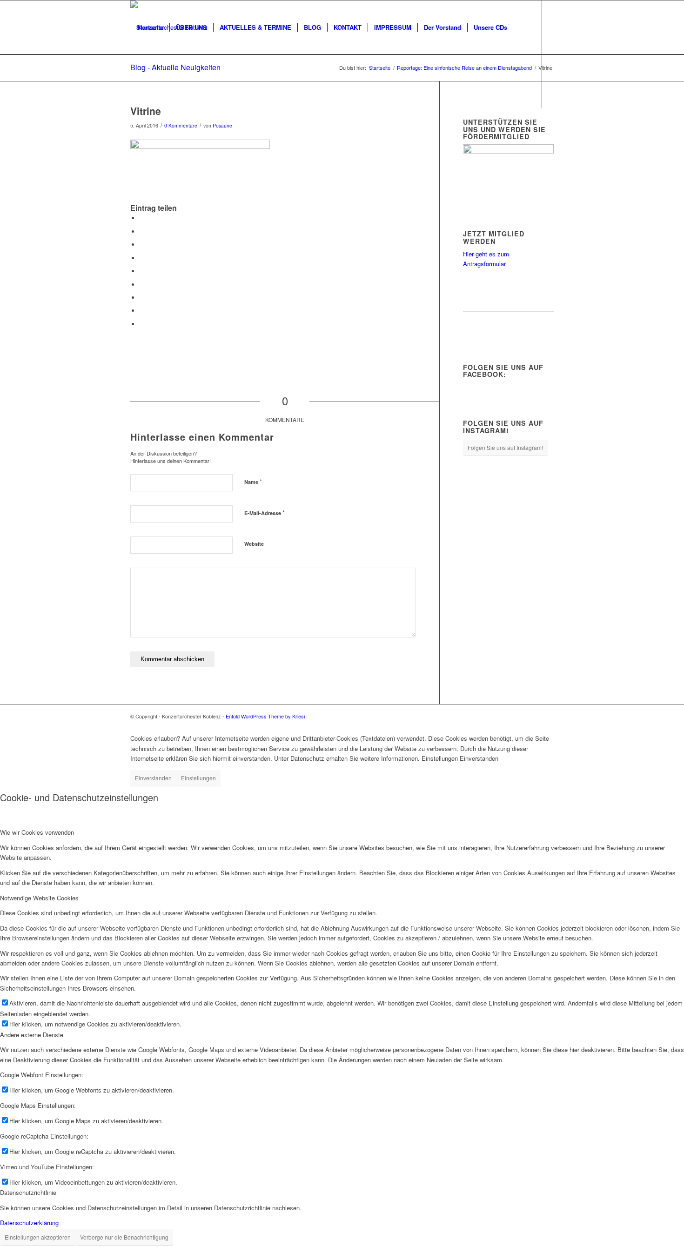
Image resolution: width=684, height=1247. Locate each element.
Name (253, 481)
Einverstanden (153, 778)
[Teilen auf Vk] (142, 297)
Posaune (222, 125)
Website (254, 543)
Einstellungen (198, 778)
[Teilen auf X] (142, 231)
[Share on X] (142, 244)
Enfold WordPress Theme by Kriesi (265, 716)
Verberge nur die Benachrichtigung (124, 1237)
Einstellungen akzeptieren (38, 1237)
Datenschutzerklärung (29, 1222)
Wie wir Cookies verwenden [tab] (37, 832)
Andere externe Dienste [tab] (31, 1034)
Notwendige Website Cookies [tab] (39, 897)
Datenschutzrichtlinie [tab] (28, 1192)
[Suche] (139, 81)
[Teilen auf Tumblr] (142, 284)
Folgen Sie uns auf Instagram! (505, 447)
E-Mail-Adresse (264, 512)
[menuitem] (149, 27)
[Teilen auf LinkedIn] (142, 271)
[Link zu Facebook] (133, 135)
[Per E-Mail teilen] (142, 324)
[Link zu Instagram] (147, 135)
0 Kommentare (180, 125)
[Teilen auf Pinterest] (142, 258)
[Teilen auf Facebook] (142, 218)
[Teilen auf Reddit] (142, 310)
